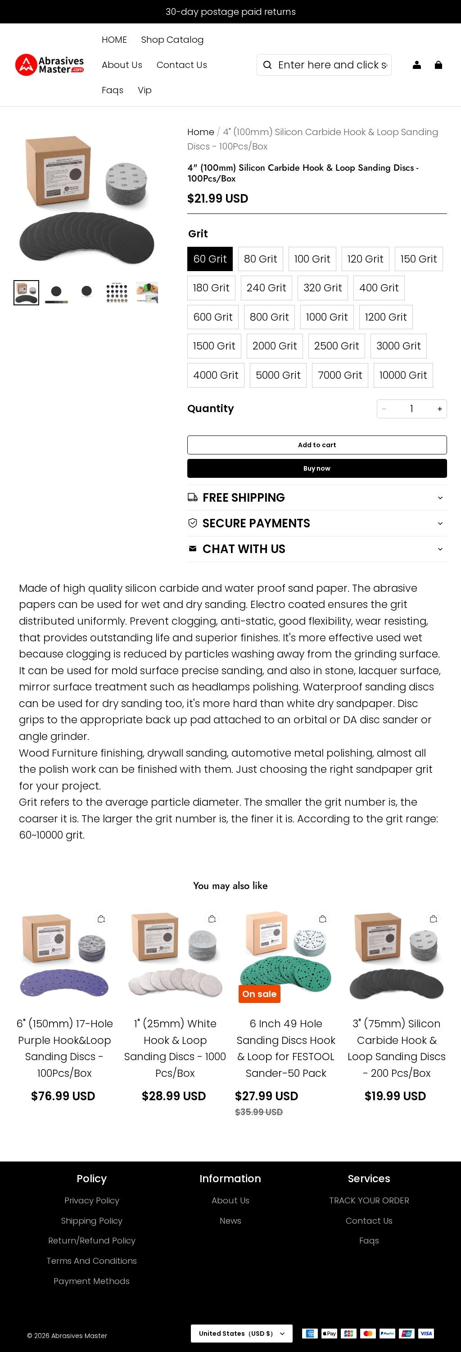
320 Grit (322, 288)
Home (200, 132)
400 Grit (379, 288)
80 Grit (260, 259)
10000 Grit (403, 375)
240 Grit (266, 288)
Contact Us (182, 65)
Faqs (112, 90)
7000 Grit (340, 375)
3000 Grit (398, 346)
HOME (114, 39)
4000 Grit (216, 375)
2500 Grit (336, 346)
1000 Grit (327, 317)
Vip (145, 90)
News (230, 1220)
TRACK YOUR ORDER (369, 1200)
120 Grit (366, 259)
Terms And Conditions (91, 1260)
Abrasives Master (79, 1335)
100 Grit (312, 259)
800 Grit (269, 317)
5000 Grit (278, 375)
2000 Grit (275, 346)
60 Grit (210, 259)
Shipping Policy (91, 1220)
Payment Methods (92, 1281)
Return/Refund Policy (92, 1240)
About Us (122, 65)
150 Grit (419, 259)
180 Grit (211, 288)
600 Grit (213, 317)
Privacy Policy (91, 1200)
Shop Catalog (172, 39)
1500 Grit (214, 346)
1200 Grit (386, 317)
